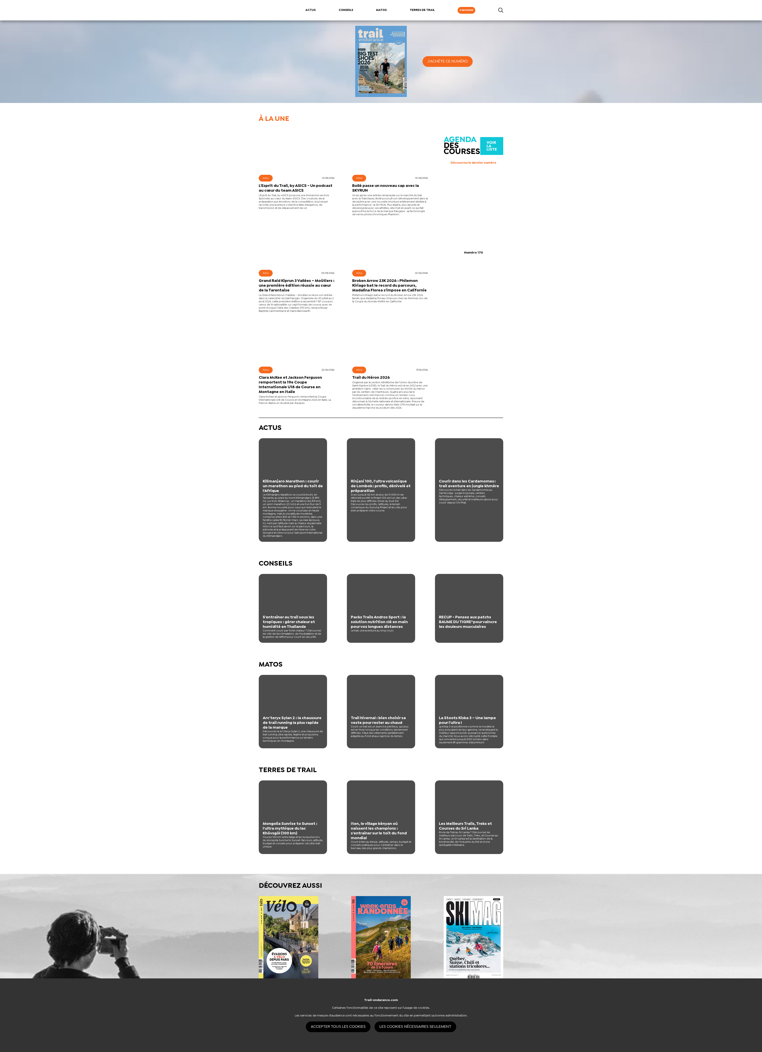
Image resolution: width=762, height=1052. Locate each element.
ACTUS (310, 10)
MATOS (381, 10)
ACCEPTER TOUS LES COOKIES (338, 1026)
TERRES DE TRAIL (422, 10)
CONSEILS (346, 10)
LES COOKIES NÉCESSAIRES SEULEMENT (415, 1026)
